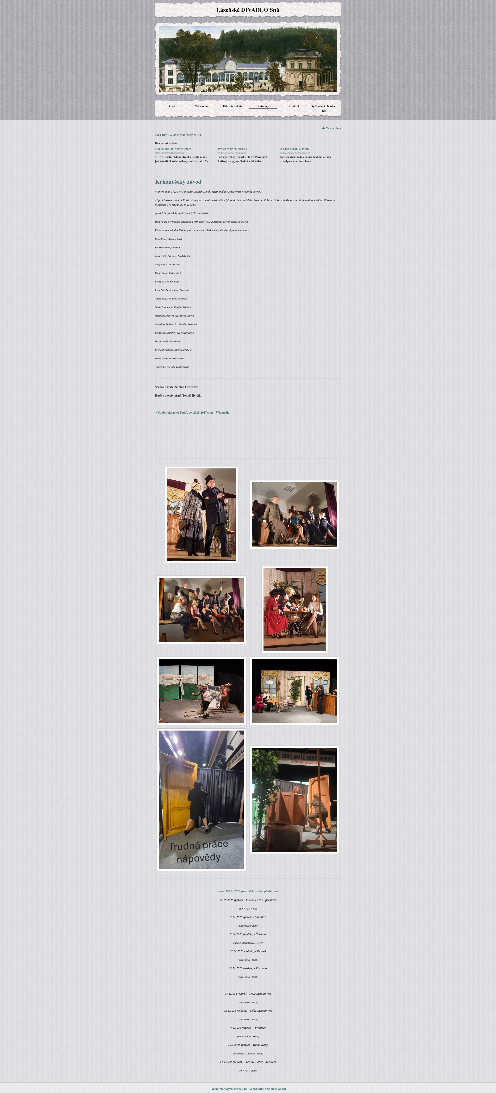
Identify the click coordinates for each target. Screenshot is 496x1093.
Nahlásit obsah (276, 1088)
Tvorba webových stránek (232, 150)
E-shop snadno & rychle (295, 150)
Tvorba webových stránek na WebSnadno (237, 1088)
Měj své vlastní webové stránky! (173, 150)
